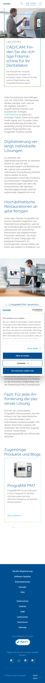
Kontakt (22, 587)
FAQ (23, 592)
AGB (22, 612)
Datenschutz (22, 601)
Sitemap (22, 628)
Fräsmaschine (11, 115)
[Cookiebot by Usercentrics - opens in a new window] (32, 310)
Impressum (22, 622)
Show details (32, 348)
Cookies (22, 607)
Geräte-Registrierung (22, 571)
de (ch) (31, 4)
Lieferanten (22, 617)
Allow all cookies (22, 356)
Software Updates (22, 577)
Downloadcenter (22, 582)
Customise (21, 363)
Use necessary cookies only (22, 371)
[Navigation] (40, 4)
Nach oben (35, 677)
